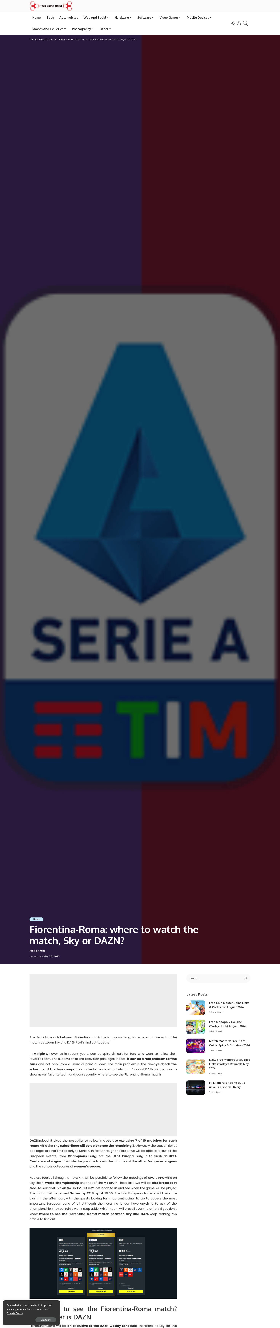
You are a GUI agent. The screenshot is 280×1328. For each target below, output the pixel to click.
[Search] (245, 23)
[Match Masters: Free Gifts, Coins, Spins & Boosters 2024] (195, 1046)
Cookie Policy (15, 1313)
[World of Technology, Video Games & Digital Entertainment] (51, 6)
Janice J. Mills (37, 951)
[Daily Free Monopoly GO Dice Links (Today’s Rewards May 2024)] (195, 1067)
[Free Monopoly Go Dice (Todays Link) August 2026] (195, 1027)
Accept (45, 1319)
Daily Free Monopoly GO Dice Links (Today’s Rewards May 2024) (229, 1064)
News (36, 919)
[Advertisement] (103, 1000)
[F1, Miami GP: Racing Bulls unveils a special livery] (195, 1087)
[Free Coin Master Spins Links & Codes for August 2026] (195, 1007)
